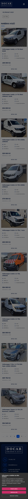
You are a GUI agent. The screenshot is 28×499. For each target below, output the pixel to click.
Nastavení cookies (14, 495)
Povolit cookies (14, 488)
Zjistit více (4, 485)
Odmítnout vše (14, 492)
